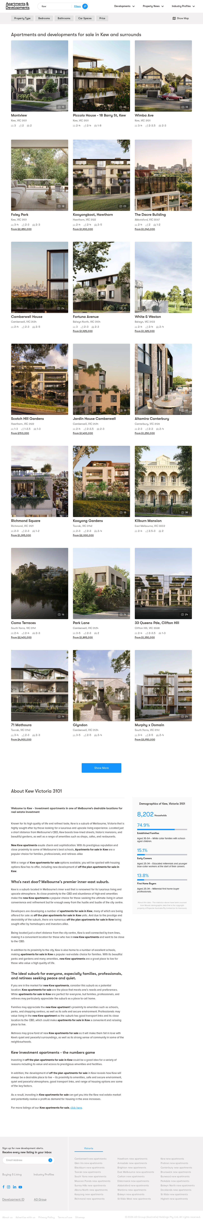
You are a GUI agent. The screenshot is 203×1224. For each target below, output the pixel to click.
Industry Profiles (44, 1174)
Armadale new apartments (132, 1163)
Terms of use (65, 1217)
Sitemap (80, 1217)
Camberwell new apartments (90, 1158)
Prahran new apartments (174, 1163)
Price (102, 18)
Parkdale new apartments (175, 1181)
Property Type (22, 18)
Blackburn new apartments (90, 1167)
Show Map (183, 18)
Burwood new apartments (175, 1176)
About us (7, 1217)
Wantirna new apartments (132, 1190)
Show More (101, 768)
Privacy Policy (46, 1217)
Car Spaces (85, 18)
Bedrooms (44, 18)
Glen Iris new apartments (88, 1163)
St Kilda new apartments (174, 1194)
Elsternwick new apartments (133, 1181)
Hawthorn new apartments (132, 1158)
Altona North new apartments (91, 1190)
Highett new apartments (174, 1198)
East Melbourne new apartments (136, 1172)
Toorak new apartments (88, 1172)
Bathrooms (64, 18)
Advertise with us (25, 1217)
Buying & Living (12, 1174)
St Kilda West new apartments (134, 1198)
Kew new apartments (172, 1158)
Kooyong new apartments (89, 1194)
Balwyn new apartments (131, 1194)
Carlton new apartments (131, 1176)
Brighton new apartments (132, 1167)
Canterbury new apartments (176, 1167)
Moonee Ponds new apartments (93, 1181)
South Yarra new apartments (90, 1176)
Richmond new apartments (90, 1198)
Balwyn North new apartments (178, 1185)
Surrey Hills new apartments (90, 1185)
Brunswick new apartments (176, 1172)
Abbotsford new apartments (133, 1185)
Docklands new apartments (176, 1190)
